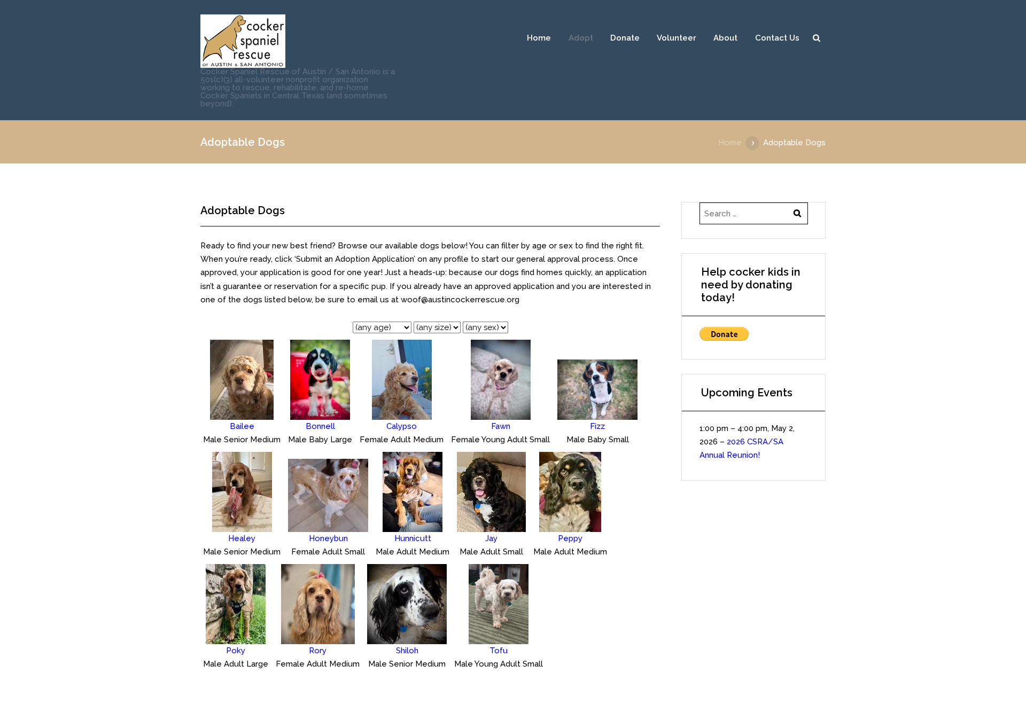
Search (816, 38)
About (725, 38)
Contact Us (777, 38)
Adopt (581, 38)
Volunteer (676, 38)
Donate (625, 38)
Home (539, 38)
